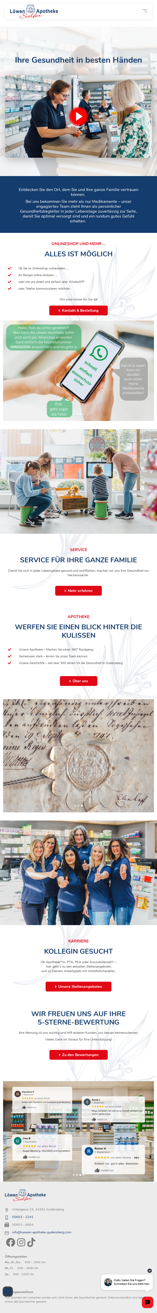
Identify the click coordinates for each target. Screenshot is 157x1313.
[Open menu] (144, 11)
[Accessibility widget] (8, 1291)
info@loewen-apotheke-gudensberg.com (41, 1232)
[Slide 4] (83, 414)
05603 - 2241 (23, 1217)
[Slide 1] (74, 414)
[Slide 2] (77, 414)
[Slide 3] (80, 414)
